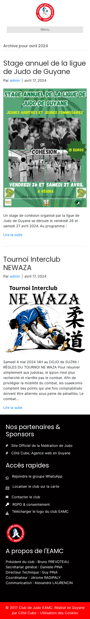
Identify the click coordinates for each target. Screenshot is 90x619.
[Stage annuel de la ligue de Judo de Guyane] (45, 147)
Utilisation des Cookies (59, 613)
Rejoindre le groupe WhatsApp (37, 476)
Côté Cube (27, 613)
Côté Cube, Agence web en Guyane (40, 453)
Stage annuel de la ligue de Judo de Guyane (44, 67)
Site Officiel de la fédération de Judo (42, 445)
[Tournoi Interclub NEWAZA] (45, 318)
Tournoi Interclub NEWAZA (31, 263)
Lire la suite (12, 235)
